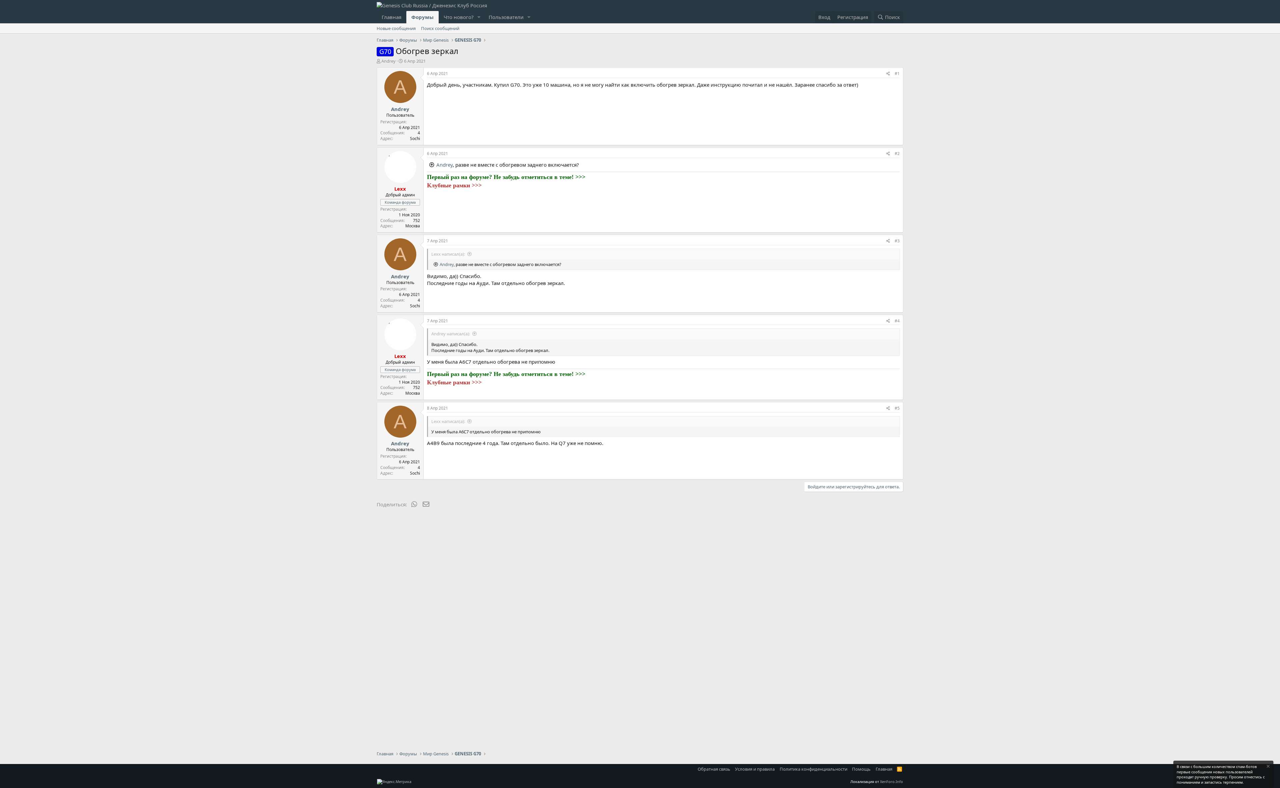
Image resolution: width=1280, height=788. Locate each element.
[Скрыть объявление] (1267, 767)
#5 (897, 408)
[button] (479, 17)
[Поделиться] (888, 74)
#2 (897, 153)
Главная (391, 17)
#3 (897, 241)
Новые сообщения (396, 28)
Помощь (861, 769)
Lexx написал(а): (448, 254)
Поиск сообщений (440, 28)
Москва (412, 226)
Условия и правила (755, 769)
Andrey (388, 61)
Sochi (415, 138)
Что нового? (459, 17)
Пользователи (506, 17)
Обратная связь (714, 769)
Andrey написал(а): (450, 334)
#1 (897, 73)
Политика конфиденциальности (813, 769)
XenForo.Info (891, 781)
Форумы (422, 17)
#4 (897, 321)
